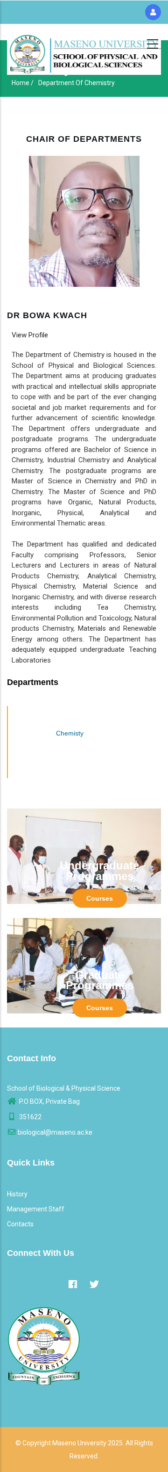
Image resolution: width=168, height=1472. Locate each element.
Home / (23, 83)
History (17, 1194)
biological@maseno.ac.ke (55, 1132)
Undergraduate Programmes (99, 870)
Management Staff (35, 1209)
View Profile (30, 335)
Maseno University (79, 1443)
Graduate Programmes (99, 980)
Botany (70, 715)
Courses (99, 898)
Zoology (70, 769)
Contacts (20, 1224)
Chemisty (70, 733)
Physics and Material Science (70, 751)
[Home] (84, 52)
